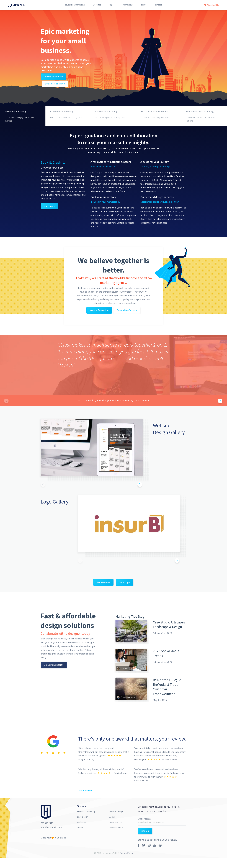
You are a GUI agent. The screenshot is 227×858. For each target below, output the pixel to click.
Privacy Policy (126, 853)
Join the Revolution (53, 76)
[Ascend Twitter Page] (143, 845)
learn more (49, 206)
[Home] (16, 5)
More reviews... (86, 790)
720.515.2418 (212, 4)
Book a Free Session (55, 83)
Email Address (144, 818)
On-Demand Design (53, 664)
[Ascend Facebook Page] (138, 845)
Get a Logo (124, 582)
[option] (113, 370)
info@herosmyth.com (51, 827)
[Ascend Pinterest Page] (160, 845)
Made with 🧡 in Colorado (53, 837)
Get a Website (103, 582)
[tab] (22, 116)
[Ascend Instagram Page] (149, 845)
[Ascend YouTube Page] (154, 845)
